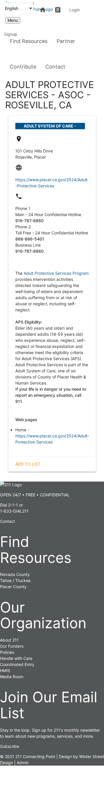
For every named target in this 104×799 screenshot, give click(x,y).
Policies (7, 652)
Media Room (11, 676)
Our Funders (11, 646)
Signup (10, 34)
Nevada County (15, 574)
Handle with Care (16, 658)
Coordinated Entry (17, 664)
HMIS (5, 670)
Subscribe (9, 746)
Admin (23, 762)
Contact (55, 67)
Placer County (13, 586)
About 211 (9, 640)
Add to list (27, 464)
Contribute (23, 67)
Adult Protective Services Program (56, 273)
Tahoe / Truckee (15, 580)
